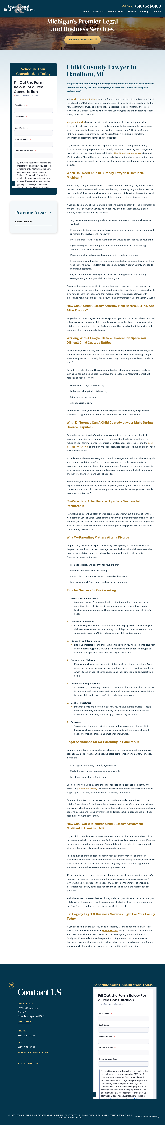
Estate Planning (23, 221)
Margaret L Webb (76, 122)
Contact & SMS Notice (70, 1118)
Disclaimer (102, 1115)
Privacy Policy (86, 1115)
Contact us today (88, 788)
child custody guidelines (84, 99)
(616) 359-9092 (26, 1047)
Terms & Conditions (120, 1115)
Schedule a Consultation (33, 1053)
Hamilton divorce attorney (127, 153)
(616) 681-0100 (148, 6)
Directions (24, 1021)
